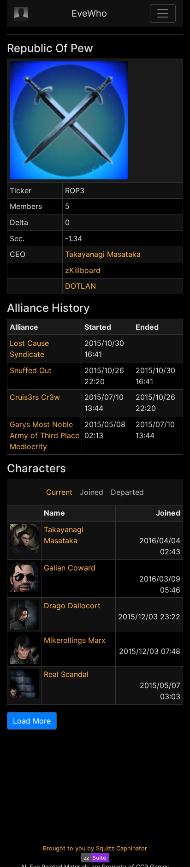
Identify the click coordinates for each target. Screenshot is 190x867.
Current (59, 492)
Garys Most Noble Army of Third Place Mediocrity (44, 435)
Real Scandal (66, 674)
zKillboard (83, 270)
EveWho (89, 13)
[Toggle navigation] (163, 13)
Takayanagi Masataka (103, 254)
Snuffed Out (31, 370)
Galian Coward (69, 567)
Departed (127, 492)
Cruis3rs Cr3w (35, 397)
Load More (32, 720)
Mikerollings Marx (75, 640)
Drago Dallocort (72, 605)
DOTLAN (80, 286)
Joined (91, 492)
